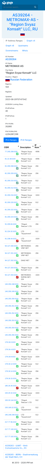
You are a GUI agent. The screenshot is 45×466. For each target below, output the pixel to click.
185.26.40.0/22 (10, 386)
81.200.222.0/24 (11, 210)
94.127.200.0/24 (11, 246)
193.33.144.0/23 (11, 400)
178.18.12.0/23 (10, 364)
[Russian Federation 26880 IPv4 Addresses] (22, 34)
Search (35, 7)
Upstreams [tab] (23, 45)
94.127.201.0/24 (11, 253)
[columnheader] (12, 146)
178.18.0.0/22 (10, 342)
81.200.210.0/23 (11, 181)
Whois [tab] (25, 50)
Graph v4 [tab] (31, 40)
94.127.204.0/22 (11, 275)
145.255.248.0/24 (11, 284)
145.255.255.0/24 (11, 335)
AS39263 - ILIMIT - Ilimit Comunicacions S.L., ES (16, 446)
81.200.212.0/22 (11, 188)
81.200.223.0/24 (11, 217)
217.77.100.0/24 (11, 429)
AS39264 (10, 59)
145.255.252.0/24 (11, 313)
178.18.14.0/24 (10, 371)
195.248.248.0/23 (11, 415)
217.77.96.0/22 (10, 422)
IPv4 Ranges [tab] (11, 140)
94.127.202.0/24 (11, 260)
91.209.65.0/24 (10, 224)
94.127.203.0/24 (11, 268)
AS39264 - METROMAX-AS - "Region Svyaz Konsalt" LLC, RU (23, 22)
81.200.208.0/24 (11, 166)
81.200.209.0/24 (11, 173)
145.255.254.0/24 (11, 328)
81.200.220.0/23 (11, 202)
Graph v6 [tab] (10, 45)
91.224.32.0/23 (10, 231)
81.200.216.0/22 (11, 195)
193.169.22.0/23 (11, 407)
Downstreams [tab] (12, 50)
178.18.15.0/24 (10, 378)
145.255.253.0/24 (11, 320)
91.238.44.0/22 (10, 239)
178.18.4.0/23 (10, 349)
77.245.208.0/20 (11, 152)
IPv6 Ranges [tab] (26, 140)
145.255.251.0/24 (11, 306)
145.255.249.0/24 (11, 291)
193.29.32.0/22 (10, 393)
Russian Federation (21, 79)
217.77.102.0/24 (11, 436)
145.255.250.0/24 (11, 299)
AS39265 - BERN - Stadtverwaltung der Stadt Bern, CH (21, 455)
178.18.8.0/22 (10, 357)
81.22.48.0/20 (10, 159)
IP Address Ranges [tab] (14, 40)
